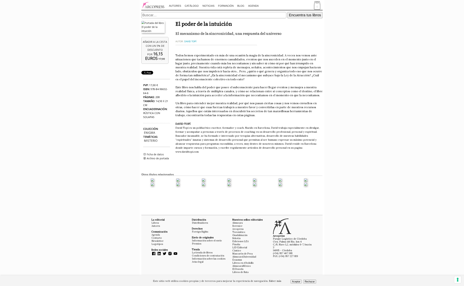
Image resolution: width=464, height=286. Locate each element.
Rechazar (310, 281)
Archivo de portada (157, 158)
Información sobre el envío (207, 240)
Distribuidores (200, 222)
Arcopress (238, 228)
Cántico (236, 250)
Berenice (237, 225)
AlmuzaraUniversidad (244, 256)
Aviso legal (197, 261)
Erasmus (237, 259)
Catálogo (192, 5)
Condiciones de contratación (208, 255)
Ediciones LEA (240, 241)
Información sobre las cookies (208, 258)
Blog (240, 5)
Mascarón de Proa (242, 253)
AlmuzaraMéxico (241, 265)
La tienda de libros (202, 252)
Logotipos (157, 244)
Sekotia (236, 238)
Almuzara (237, 222)
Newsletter (157, 240)
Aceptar (296, 281)
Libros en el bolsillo (243, 262)
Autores (175, 5)
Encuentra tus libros (305, 15)
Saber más (275, 281)
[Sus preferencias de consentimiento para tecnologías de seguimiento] (457, 279)
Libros (155, 222)
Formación (226, 5)
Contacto (157, 237)
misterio (151, 141)
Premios (196, 243)
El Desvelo (238, 269)
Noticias (208, 5)
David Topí (190, 41)
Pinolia (236, 244)
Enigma (149, 133)
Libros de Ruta (240, 272)
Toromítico (238, 232)
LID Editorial (239, 247)
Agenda (253, 5)
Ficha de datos (155, 154)
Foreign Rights (200, 231)
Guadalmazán (239, 235)
